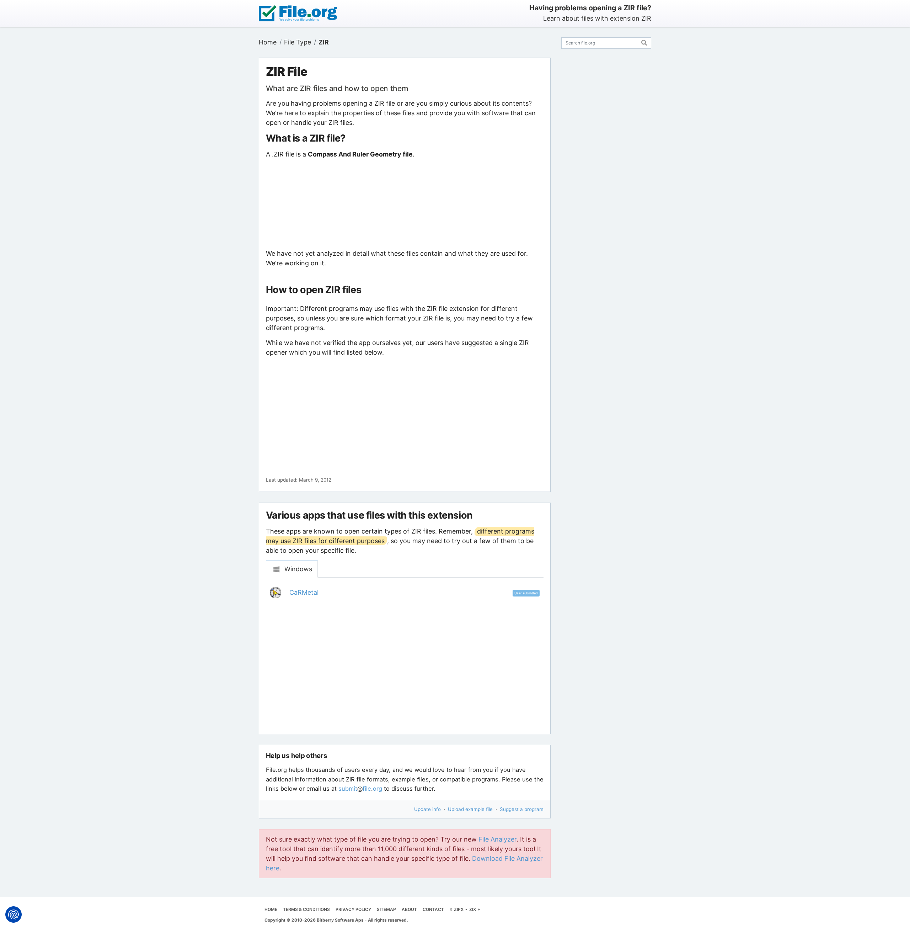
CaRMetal (303, 592)
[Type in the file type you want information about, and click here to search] (644, 41)
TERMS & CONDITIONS (306, 909)
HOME (270, 909)
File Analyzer (497, 839)
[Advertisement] (404, 203)
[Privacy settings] (13, 914)
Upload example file (470, 809)
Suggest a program (522, 809)
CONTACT (433, 909)
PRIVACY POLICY (353, 909)
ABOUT (409, 909)
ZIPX (459, 909)
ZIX (472, 909)
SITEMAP (386, 909)
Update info (427, 809)
